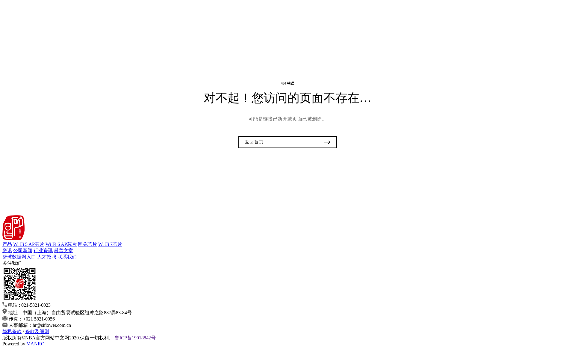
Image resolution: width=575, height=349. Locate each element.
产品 (7, 244)
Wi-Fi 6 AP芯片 (61, 244)
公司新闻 (22, 250)
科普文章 (63, 250)
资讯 (7, 250)
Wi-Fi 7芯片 (110, 244)
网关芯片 (87, 244)
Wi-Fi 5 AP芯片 (28, 244)
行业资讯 (43, 250)
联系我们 (67, 256)
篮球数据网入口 (19, 256)
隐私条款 (12, 331)
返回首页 (254, 142)
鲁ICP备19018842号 (135, 337)
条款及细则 (37, 331)
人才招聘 (46, 256)
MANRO (35, 343)
